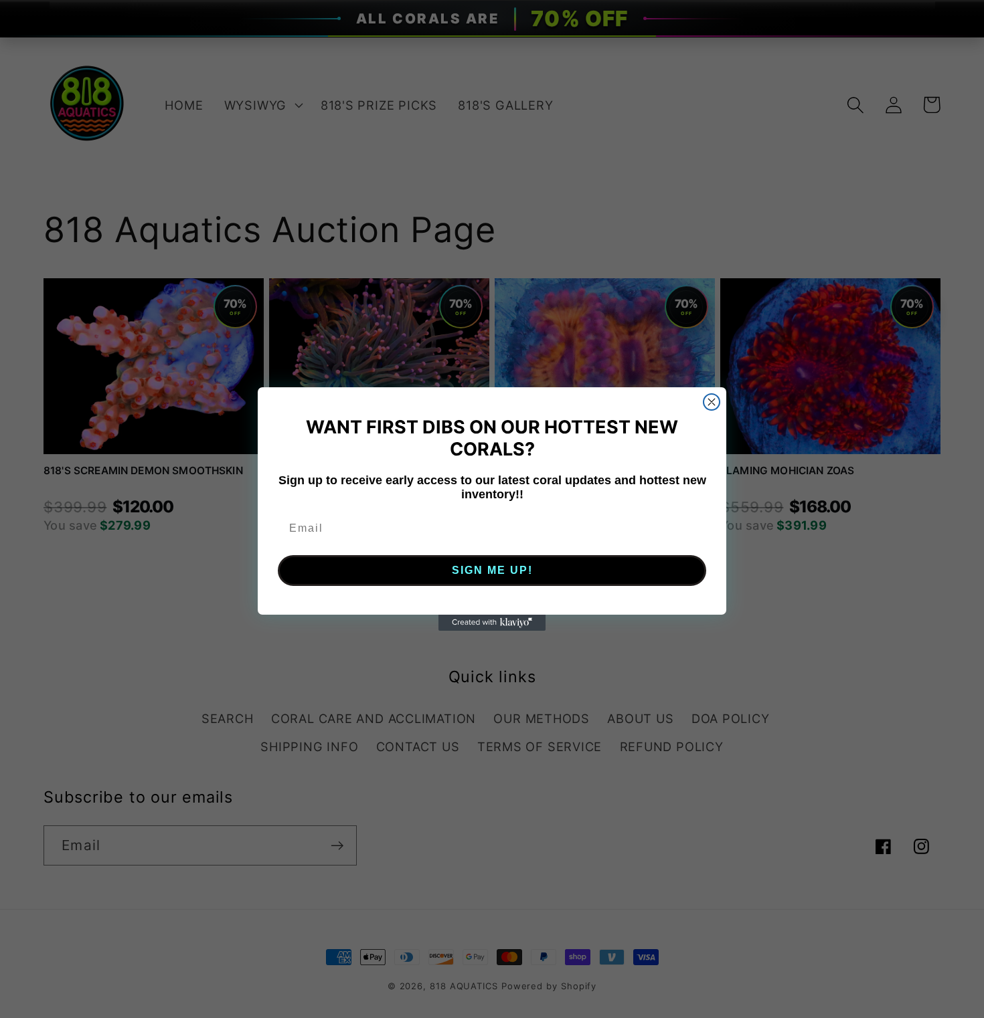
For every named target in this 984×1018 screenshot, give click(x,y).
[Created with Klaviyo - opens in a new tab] (492, 623)
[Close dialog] (712, 402)
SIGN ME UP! (492, 570)
